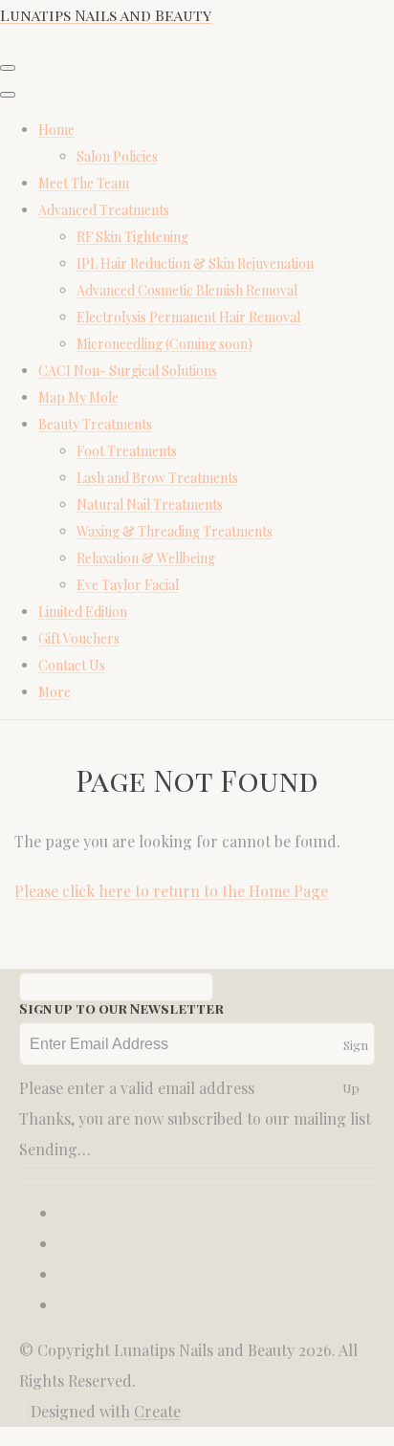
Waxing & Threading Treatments (175, 531)
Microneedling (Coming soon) (164, 344)
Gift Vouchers (79, 638)
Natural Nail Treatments (150, 504)
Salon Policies (117, 156)
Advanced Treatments (103, 210)
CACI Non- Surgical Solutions (127, 371)
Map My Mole (78, 397)
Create (157, 1411)
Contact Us (71, 665)
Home (56, 129)
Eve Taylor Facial (128, 585)
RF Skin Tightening (132, 237)
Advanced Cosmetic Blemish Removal (187, 290)
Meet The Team (83, 183)
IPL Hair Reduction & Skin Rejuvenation (195, 263)
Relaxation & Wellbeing (146, 558)
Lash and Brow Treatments (157, 478)
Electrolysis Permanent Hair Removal (188, 317)
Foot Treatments (127, 451)
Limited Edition (82, 611)
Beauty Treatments (95, 424)
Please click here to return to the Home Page (171, 891)
